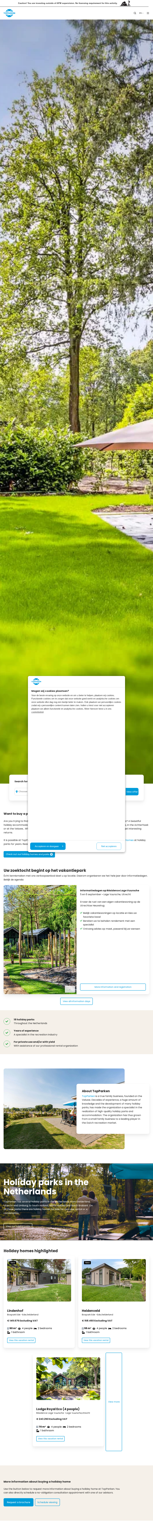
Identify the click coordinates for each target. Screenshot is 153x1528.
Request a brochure (18, 1502)
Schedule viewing (47, 1502)
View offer (132, 791)
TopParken (88, 1096)
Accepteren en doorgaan (47, 846)
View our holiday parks (18, 1226)
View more (114, 1401)
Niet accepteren (109, 846)
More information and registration (113, 986)
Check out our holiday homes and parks (27, 854)
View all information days (76, 1001)
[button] (134, 13)
